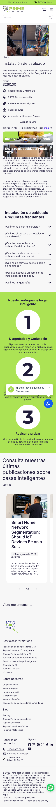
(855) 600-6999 (44, 2)
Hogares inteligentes (13, 730)
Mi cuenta (7, 672)
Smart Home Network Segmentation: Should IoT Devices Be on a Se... (26, 534)
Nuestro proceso (11, 692)
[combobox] (28, 17)
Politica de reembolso (13, 800)
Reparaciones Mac (11, 722)
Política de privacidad (25, 797)
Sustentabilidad (10, 695)
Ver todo (7, 485)
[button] (50, 788)
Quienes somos (10, 684)
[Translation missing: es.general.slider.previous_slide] (19, 589)
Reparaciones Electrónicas (15, 726)
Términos (7, 797)
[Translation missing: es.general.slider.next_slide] (36, 589)
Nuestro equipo (10, 688)
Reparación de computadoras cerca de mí (23, 703)
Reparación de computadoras (17, 719)
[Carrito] (44, 9)
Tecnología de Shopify (37, 800)
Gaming (6, 715)
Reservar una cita (11, 668)
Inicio (5, 57)
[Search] (50, 17)
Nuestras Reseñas (11, 699)
